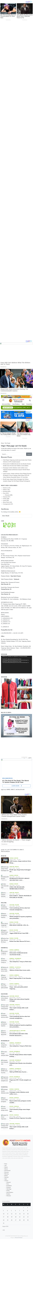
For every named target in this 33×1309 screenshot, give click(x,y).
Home (2, 443)
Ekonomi (7, 495)
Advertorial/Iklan (6, 404)
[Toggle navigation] (3, 400)
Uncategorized (6, 504)
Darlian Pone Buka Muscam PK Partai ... (20, 941)
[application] (16, 664)
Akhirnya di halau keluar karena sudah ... (20, 970)
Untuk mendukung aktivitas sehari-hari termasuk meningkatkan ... (19, 908)
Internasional (7, 1170)
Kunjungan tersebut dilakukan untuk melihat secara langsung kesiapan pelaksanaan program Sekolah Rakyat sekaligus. (16, 469)
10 (3, 1213)
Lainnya (6, 1180)
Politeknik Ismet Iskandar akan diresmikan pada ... (20, 1064)
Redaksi (8, 1194)
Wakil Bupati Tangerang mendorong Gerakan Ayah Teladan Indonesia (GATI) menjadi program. (17, 460)
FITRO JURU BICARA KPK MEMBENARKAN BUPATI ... (17, 888)
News (4, 493)
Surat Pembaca (16, 404)
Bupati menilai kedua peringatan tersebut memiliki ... (20, 1101)
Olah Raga (18, 967)
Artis (5, 1165)
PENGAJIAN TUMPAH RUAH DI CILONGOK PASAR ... (18, 953)
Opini (23, 404)
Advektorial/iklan (14, 1030)
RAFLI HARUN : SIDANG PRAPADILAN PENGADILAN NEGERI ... (20, 896)
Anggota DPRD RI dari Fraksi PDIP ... (19, 933)
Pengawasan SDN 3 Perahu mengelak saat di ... (20, 1080)
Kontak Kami (29, 404)
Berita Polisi (6, 502)
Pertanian (8, 1187)
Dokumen (8, 1195)
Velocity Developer (18, 1237)
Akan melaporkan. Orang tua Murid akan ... (20, 962)
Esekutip (11, 866)
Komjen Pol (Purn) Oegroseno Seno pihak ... (20, 1119)
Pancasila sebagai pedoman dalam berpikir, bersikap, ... (20, 1055)
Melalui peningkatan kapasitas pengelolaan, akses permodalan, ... (20, 917)
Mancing (6, 1173)
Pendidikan (18, 958)
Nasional (5, 496)
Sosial (4, 500)
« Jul (3, 1230)
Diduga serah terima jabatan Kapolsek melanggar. (19, 1000)
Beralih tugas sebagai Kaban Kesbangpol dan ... (19, 870)
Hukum (5, 489)
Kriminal (5, 491)
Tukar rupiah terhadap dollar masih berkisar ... (18, 1008)
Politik (4, 498)
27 (15, 1220)
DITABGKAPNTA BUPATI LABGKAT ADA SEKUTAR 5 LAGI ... (19, 879)
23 (27, 1217)
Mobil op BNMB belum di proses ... (18, 1072)
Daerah (4, 487)
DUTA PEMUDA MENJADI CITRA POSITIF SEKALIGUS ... (18, 1034)
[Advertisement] (16, 38)
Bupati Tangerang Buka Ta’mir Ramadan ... (20, 979)
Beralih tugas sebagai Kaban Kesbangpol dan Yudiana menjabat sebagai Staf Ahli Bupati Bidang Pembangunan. (16, 480)
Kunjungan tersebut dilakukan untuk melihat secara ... (19, 1093)
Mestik (6, 1175)
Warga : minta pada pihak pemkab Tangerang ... (18, 987)
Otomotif (8, 1182)
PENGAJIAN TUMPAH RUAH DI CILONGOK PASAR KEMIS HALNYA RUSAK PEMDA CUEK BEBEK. (17, 464)
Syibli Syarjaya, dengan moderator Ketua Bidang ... (20, 862)
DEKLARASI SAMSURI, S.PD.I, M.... (19, 925)
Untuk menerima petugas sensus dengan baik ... (19, 1110)
